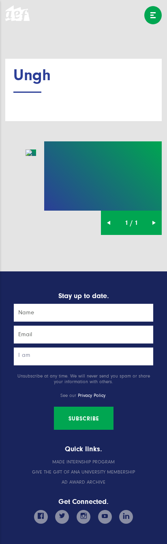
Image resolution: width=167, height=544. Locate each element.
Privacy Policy (91, 395)
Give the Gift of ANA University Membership (83, 472)
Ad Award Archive (83, 482)
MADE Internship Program (83, 462)
